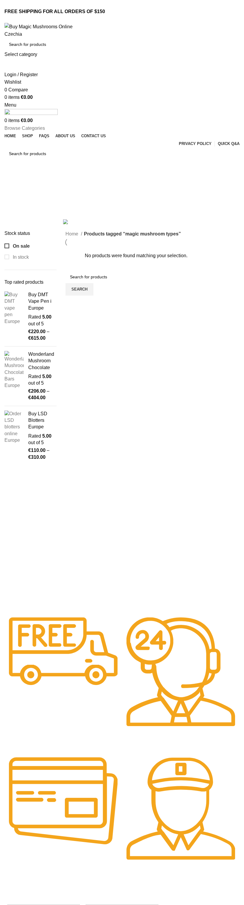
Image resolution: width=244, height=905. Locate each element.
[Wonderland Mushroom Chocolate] (14, 376)
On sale (21, 246)
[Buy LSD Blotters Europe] (14, 436)
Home (72, 233)
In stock (20, 257)
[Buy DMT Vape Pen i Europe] (14, 316)
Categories (16, 208)
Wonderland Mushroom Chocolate (41, 361)
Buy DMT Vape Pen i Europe (39, 301)
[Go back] (11, 179)
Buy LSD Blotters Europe (37, 420)
